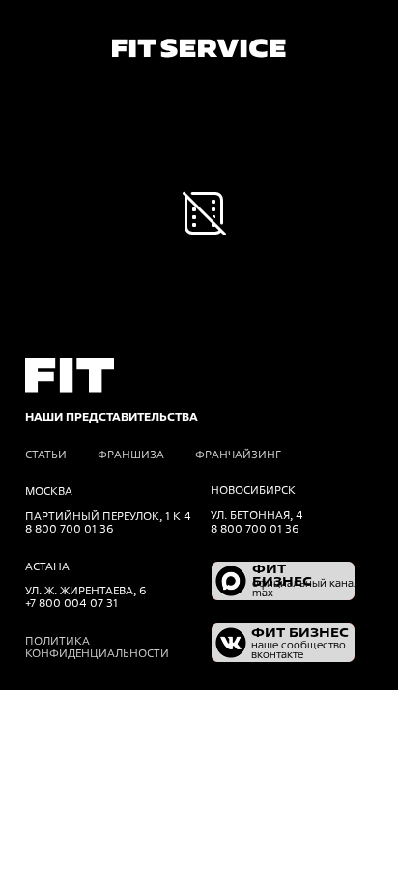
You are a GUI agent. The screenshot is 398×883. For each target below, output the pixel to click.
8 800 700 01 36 (254, 529)
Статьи (46, 454)
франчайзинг (238, 454)
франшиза (131, 454)
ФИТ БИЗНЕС (282, 575)
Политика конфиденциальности (97, 647)
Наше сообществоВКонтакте (298, 649)
